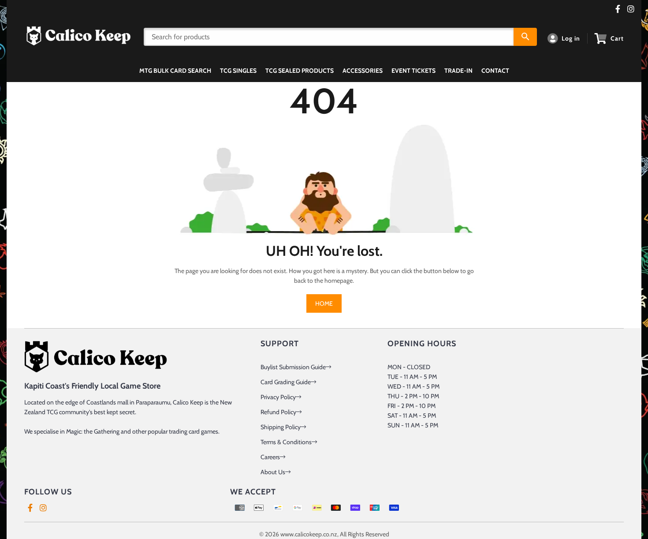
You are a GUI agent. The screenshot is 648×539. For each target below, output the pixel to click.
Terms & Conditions (286, 442)
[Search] (525, 37)
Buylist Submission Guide (293, 367)
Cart (617, 38)
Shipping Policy (281, 427)
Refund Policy (278, 412)
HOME (324, 303)
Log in (571, 38)
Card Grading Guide (286, 382)
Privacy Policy (278, 397)
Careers (270, 457)
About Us (273, 472)
